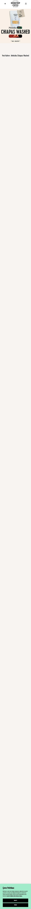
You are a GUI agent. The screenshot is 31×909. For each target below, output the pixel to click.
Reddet (15, 905)
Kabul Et (15, 900)
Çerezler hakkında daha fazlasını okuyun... (14, 896)
